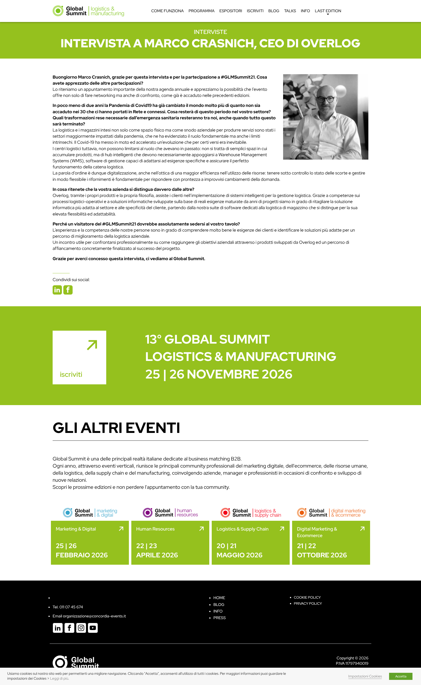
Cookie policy (307, 597)
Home (219, 597)
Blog (273, 10)
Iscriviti (255, 10)
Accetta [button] (400, 676)
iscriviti (71, 374)
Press (219, 617)
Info (305, 10)
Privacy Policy (308, 603)
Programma (201, 10)
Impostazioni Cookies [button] (365, 676)
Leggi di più (59, 678)
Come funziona (167, 10)
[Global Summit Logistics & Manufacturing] (88, 10)
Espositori (230, 10)
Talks (290, 10)
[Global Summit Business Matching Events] (76, 662)
